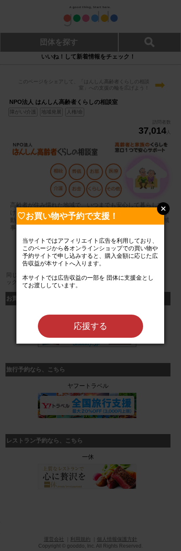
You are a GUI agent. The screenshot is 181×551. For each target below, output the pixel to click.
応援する (90, 326)
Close (163, 208)
